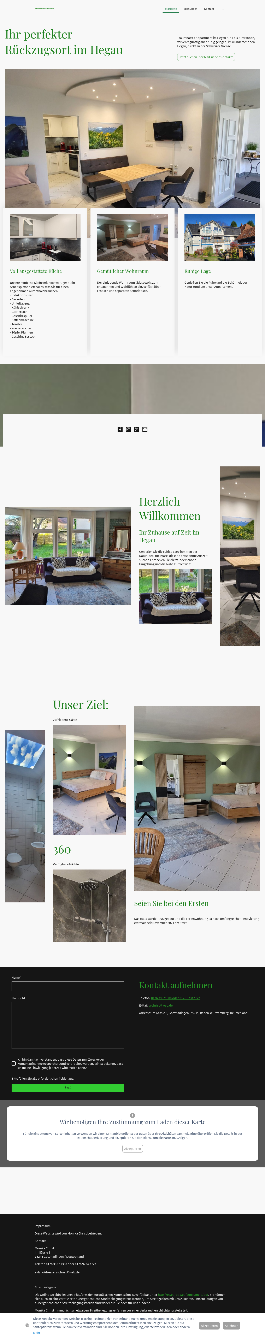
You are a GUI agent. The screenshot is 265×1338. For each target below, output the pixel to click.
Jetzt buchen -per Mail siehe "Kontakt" (206, 57)
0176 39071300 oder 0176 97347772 (175, 998)
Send (68, 1087)
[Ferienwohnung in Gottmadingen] (66, 12)
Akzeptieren (132, 1149)
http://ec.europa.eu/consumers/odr (183, 1294)
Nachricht (18, 998)
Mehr (36, 1333)
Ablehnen (231, 1326)
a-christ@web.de (161, 1005)
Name (16, 977)
